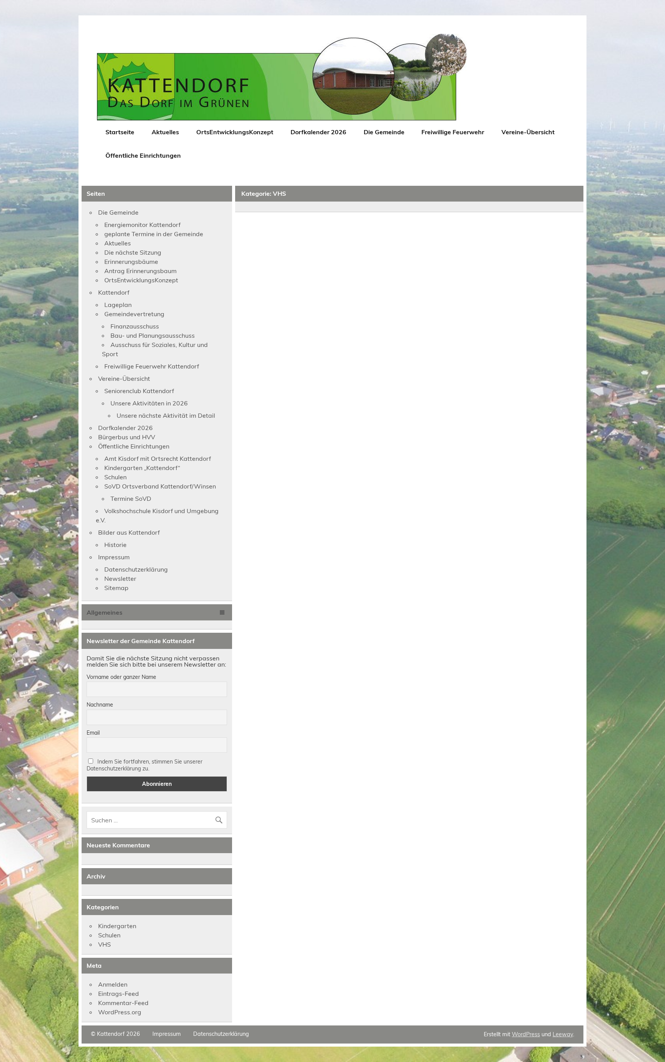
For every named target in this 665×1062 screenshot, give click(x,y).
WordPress (526, 1034)
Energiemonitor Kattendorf (142, 224)
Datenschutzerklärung (136, 569)
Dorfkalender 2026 (318, 132)
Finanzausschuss (134, 326)
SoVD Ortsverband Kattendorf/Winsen (160, 486)
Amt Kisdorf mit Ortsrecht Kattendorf (157, 458)
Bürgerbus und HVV (126, 437)
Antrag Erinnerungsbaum (140, 271)
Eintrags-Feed (118, 993)
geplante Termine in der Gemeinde (153, 234)
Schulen (115, 477)
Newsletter (120, 578)
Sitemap (116, 588)
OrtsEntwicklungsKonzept (234, 132)
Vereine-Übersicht (528, 132)
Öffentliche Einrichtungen (143, 155)
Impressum (114, 557)
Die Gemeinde (384, 132)
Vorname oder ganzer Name (121, 677)
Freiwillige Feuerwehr (452, 132)
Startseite (119, 132)
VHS (104, 944)
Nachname (100, 704)
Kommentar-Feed (123, 1003)
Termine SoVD (130, 498)
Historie (115, 545)
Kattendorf (113, 292)
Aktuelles (165, 132)
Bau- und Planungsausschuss (152, 335)
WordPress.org (119, 1012)
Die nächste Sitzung (132, 252)
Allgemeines (104, 612)
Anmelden (112, 984)
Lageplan (118, 304)
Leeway (563, 1034)
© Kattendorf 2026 (115, 1034)
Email (93, 732)
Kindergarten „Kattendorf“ (142, 468)
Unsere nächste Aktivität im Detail (166, 415)
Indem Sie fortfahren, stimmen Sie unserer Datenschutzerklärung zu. (144, 765)
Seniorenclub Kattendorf (139, 391)
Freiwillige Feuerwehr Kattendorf (151, 366)
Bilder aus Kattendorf (129, 532)
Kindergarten (117, 926)
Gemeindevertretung (134, 314)
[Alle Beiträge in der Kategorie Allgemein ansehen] (222, 612)
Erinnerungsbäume (131, 261)
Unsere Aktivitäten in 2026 (149, 403)
